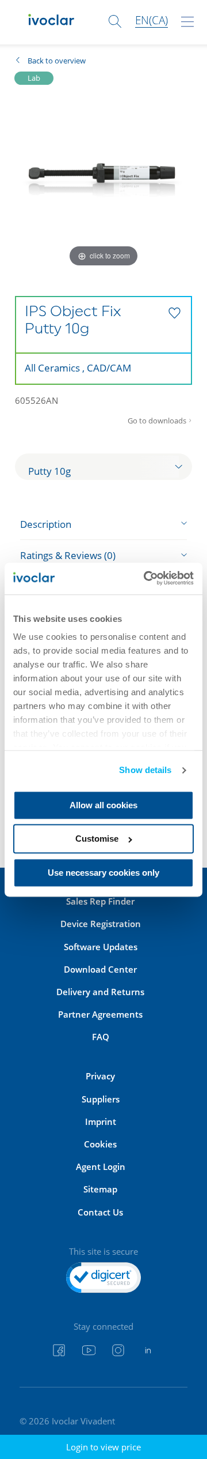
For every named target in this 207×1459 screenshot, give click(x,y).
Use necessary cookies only (103, 872)
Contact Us (100, 1212)
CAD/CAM (109, 367)
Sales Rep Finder (100, 901)
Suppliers (101, 1099)
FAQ (100, 1036)
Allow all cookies (103, 805)
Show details (145, 770)
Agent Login (100, 1166)
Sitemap (100, 1189)
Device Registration (100, 923)
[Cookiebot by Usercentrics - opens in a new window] (146, 578)
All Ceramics (52, 367)
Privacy (100, 1076)
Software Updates (100, 946)
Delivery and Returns (100, 991)
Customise (96, 839)
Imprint (100, 1121)
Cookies (100, 1144)
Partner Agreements (100, 1014)
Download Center (100, 969)
